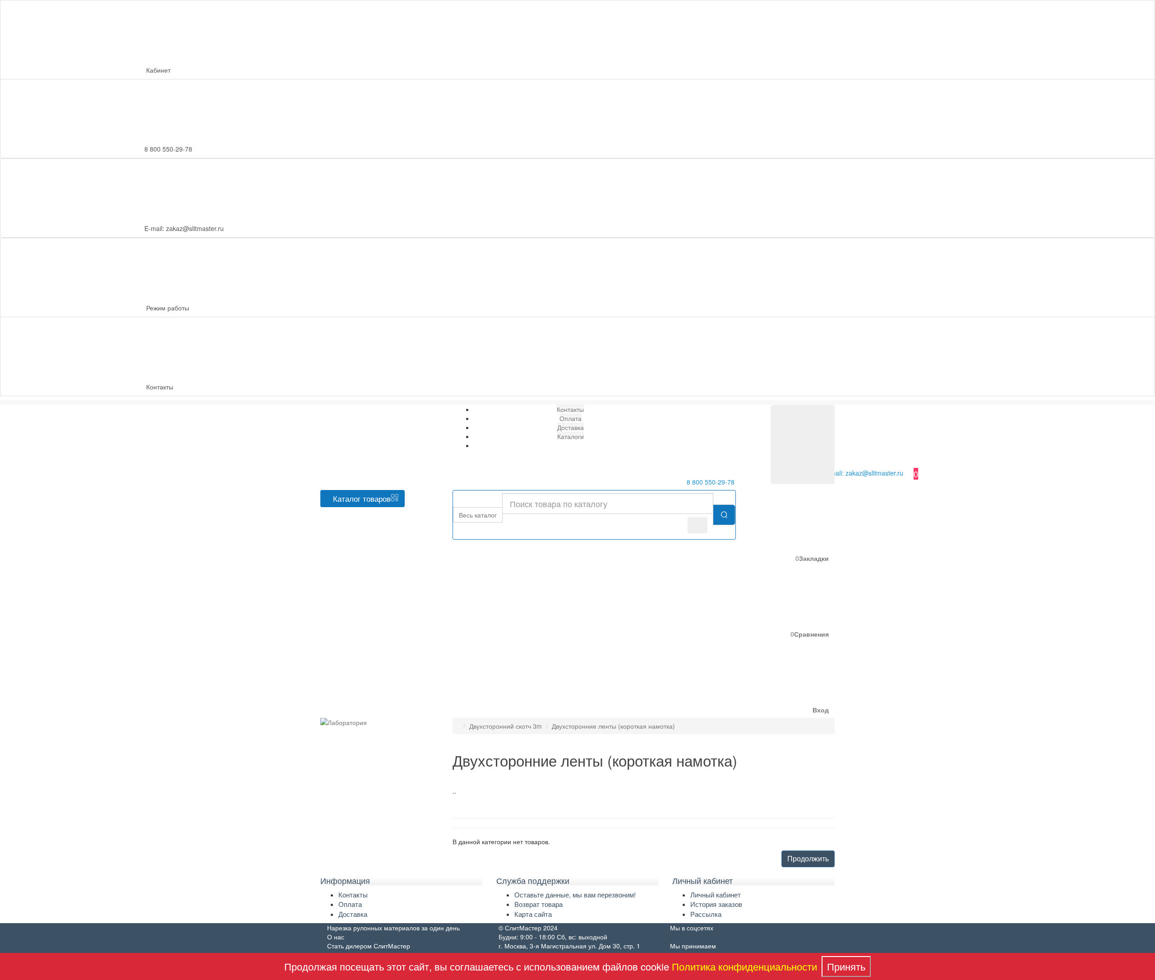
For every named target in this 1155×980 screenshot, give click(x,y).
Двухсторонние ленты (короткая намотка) (613, 725)
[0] (803, 444)
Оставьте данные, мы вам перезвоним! (575, 894)
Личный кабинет (715, 894)
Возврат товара (538, 904)
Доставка (352, 914)
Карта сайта (533, 914)
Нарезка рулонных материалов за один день (393, 927)
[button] (753, 679)
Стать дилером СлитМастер (368, 945)
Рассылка (705, 914)
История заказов (716, 904)
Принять (846, 966)
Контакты (160, 386)
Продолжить (808, 858)
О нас (335, 936)
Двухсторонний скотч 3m (505, 725)
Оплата (350, 904)
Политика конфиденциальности (744, 966)
